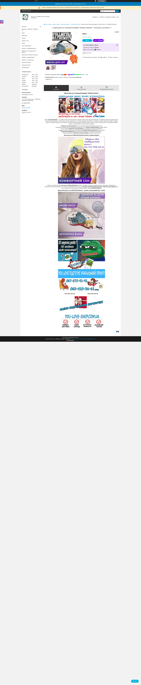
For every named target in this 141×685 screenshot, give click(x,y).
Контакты (102, 17)
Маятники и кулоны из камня (30, 54)
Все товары (49, 24)
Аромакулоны (25, 67)
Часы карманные (26, 45)
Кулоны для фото (26, 62)
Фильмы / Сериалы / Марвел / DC (30, 29)
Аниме (23, 38)
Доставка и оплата (110, 17)
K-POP (23, 43)
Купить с (96, 40)
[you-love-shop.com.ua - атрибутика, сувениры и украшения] (25, 17)
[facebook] (116, 331)
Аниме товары (56, 24)
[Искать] (117, 11)
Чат (136, 681)
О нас (117, 17)
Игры (23, 33)
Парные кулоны (26, 65)
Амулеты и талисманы (28, 60)
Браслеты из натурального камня (29, 51)
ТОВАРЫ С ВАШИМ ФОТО (28, 57)
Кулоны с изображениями (29, 48)
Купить (87, 40)
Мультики (24, 35)
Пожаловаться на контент (76, 338)
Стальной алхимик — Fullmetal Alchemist (70, 24)
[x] (118, 331)
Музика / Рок (25, 40)
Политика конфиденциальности (89, 338)
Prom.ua (77, 337)
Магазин (95, 17)
